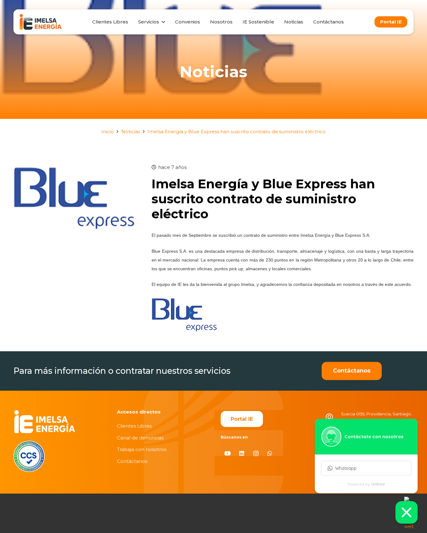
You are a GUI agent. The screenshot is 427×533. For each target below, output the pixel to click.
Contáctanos (132, 461)
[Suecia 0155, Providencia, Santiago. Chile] (332, 418)
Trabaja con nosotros (141, 449)
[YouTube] (228, 453)
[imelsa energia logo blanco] (44, 421)
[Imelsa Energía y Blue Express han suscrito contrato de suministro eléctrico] (75, 167)
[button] (162, 21)
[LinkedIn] (242, 453)
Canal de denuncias (140, 438)
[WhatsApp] (270, 453)
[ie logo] (41, 22)
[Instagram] (256, 453)
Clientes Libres (134, 426)
